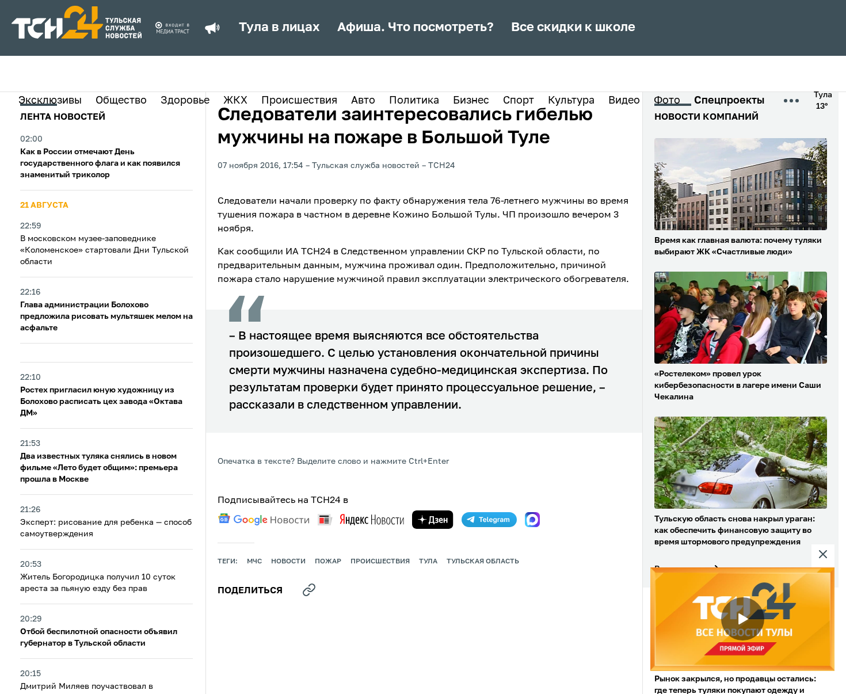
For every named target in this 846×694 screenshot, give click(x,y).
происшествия (380, 561)
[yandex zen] (433, 519)
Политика (414, 101)
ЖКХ (235, 101)
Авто (363, 101)
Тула (428, 561)
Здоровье (185, 101)
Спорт (518, 101)
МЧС (254, 561)
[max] (532, 519)
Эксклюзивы (50, 101)
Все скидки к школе (573, 27)
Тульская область (483, 561)
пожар (328, 561)
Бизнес (471, 101)
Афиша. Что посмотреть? (415, 27)
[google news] (264, 519)
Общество (121, 101)
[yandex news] (361, 519)
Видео (624, 101)
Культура (571, 101)
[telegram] (489, 519)
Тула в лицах (279, 27)
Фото (667, 101)
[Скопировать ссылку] (309, 590)
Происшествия (299, 101)
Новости (288, 561)
